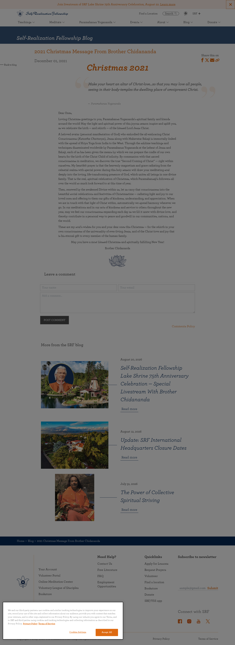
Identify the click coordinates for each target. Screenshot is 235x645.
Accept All (107, 632)
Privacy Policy (30, 624)
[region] (63, 621)
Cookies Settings (77, 632)
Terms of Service (46, 624)
